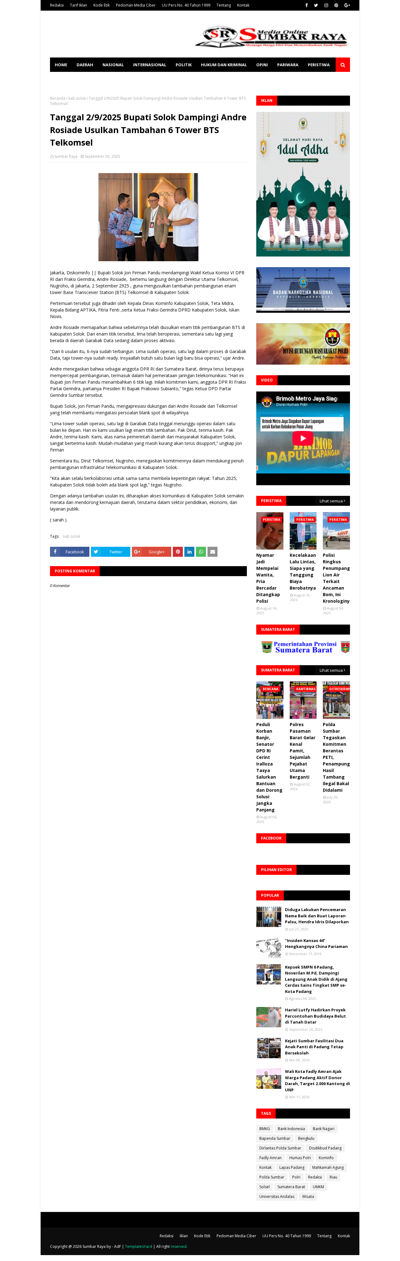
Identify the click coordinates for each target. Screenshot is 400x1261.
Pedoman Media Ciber (136, 5)
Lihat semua (331, 501)
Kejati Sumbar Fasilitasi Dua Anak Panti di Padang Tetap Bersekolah (314, 1047)
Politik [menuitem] (184, 64)
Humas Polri (300, 1157)
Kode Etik (101, 5)
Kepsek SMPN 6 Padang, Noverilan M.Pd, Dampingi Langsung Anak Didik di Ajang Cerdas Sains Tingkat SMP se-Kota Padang (316, 979)
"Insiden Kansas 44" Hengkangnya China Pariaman (316, 943)
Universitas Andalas (276, 1196)
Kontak (243, 5)
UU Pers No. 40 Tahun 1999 (186, 5)
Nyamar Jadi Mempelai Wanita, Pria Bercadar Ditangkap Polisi (268, 578)
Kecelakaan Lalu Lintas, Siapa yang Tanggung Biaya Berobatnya (303, 571)
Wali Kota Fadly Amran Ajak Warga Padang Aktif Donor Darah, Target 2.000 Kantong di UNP (317, 1081)
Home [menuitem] (61, 64)
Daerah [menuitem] (85, 64)
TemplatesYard (138, 1246)
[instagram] (326, 5)
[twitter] (316, 5)
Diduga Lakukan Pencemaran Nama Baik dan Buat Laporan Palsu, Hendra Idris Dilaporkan (317, 916)
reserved (179, 1246)
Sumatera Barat (291, 1186)
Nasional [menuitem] (113, 64)
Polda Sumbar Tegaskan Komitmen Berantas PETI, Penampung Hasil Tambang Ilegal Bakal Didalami (336, 757)
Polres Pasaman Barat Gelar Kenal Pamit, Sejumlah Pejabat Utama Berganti (302, 750)
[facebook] (306, 5)
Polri (296, 1177)
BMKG (264, 1128)
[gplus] (346, 5)
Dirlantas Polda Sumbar (280, 1148)
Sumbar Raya (66, 156)
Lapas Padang (291, 1167)
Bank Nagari (323, 1128)
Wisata (308, 1196)
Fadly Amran (270, 1157)
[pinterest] (336, 5)
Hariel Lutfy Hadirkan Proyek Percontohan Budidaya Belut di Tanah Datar (315, 1016)
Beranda (57, 98)
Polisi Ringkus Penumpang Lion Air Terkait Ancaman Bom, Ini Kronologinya (337, 578)
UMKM (318, 1186)
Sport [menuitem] (61, 79)
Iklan (184, 1236)
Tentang (224, 5)
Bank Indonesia (291, 1128)
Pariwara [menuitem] (287, 64)
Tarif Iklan (78, 5)
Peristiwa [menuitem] (319, 64)
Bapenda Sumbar (274, 1138)
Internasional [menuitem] (149, 64)
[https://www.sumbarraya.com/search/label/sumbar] (277, 652)
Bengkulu (306, 1138)
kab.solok (77, 98)
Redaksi (57, 5)
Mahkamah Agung (328, 1167)
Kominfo (326, 1157)
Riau (333, 1177)
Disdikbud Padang (325, 1148)
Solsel (264, 1186)
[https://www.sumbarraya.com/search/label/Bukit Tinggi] (340, 652)
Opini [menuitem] (262, 64)
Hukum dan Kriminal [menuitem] (224, 64)
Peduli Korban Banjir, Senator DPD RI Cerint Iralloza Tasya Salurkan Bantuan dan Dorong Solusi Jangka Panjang (269, 767)
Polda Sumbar (271, 1177)
